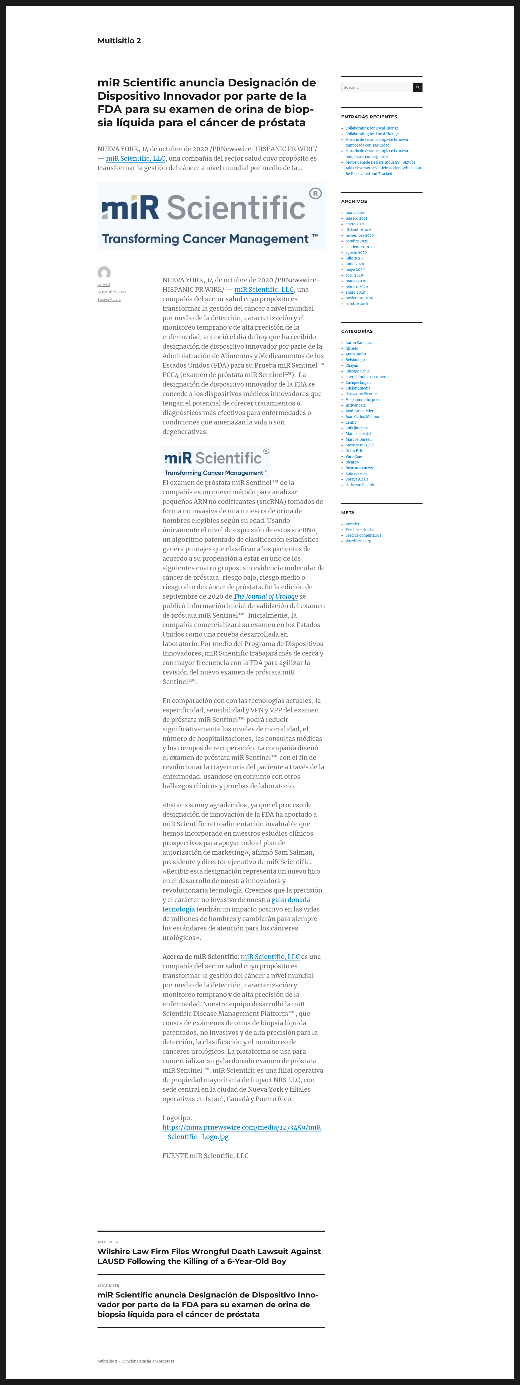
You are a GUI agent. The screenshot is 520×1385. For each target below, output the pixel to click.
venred (104, 284)
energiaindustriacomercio (368, 377)
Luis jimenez (357, 428)
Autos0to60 (356, 354)
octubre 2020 (357, 241)
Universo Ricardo (360, 485)
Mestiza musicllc (360, 445)
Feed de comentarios (363, 535)
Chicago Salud (358, 371)
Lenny (351, 422)
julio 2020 (354, 258)
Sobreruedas (356, 473)
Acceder (352, 524)
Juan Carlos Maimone (364, 416)
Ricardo (352, 462)
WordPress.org (358, 541)
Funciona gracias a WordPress (148, 1361)
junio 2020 (355, 264)
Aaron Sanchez (359, 342)
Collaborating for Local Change (372, 128)
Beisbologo (355, 360)
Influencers (356, 405)
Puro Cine (354, 456)
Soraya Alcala (109, 299)
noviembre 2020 (360, 235)
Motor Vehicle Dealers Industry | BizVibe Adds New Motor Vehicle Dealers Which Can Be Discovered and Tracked (383, 168)
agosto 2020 (356, 252)
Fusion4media (358, 388)
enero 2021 (355, 224)
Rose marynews (359, 468)
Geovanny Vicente (361, 394)
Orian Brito (355, 451)
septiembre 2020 (360, 247)
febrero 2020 (357, 286)
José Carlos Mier (359, 411)
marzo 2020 (356, 281)
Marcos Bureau (359, 439)
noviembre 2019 (359, 298)
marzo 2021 (356, 212)
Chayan (352, 365)
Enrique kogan (358, 382)
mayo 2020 (355, 269)
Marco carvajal (358, 434)
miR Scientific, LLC (135, 158)
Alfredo (352, 348)
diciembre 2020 (359, 230)
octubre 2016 (357, 303)
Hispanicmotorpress (363, 399)
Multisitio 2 (119, 40)
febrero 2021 (356, 218)
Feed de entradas (360, 529)
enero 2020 (355, 292)
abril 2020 (354, 275)
